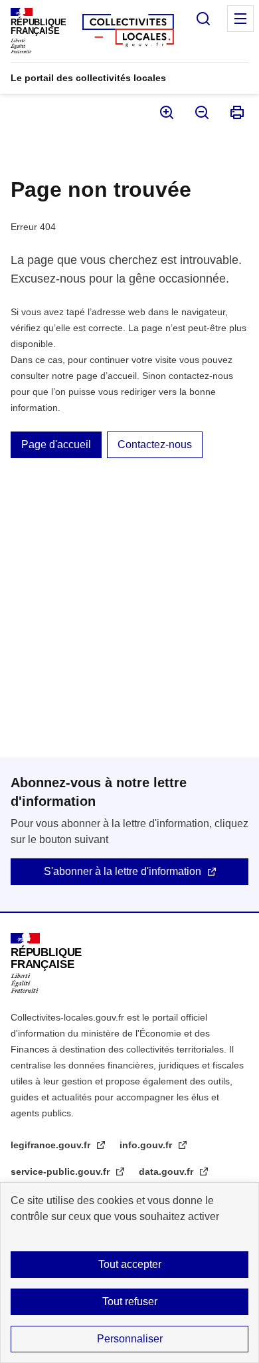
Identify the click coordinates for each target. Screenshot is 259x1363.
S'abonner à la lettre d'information (122, 871)
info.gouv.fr (147, 1145)
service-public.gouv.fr (61, 1171)
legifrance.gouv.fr (52, 1145)
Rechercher (203, 18)
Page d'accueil (56, 444)
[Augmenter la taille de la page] (165, 112)
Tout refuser (129, 1301)
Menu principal (240, 18)
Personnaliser (130, 1338)
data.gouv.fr (167, 1171)
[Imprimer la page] (236, 112)
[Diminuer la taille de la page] (201, 112)
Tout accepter (129, 1264)
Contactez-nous (155, 444)
